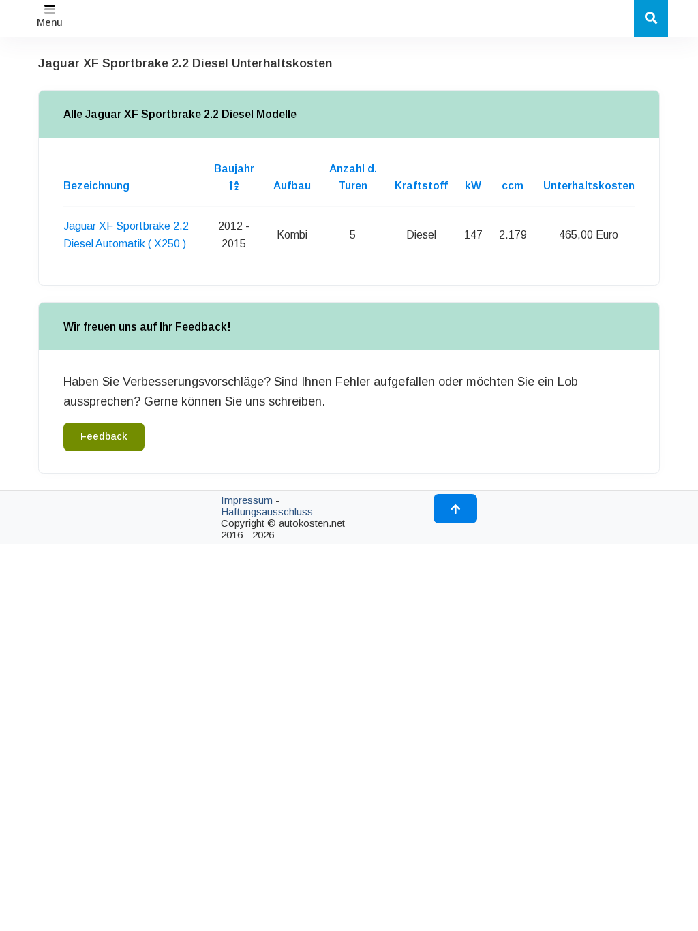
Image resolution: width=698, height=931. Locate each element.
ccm (513, 186)
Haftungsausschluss (267, 511)
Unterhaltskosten (589, 186)
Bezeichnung (96, 186)
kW (473, 186)
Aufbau (292, 186)
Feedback (103, 436)
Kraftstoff (421, 186)
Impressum (247, 500)
